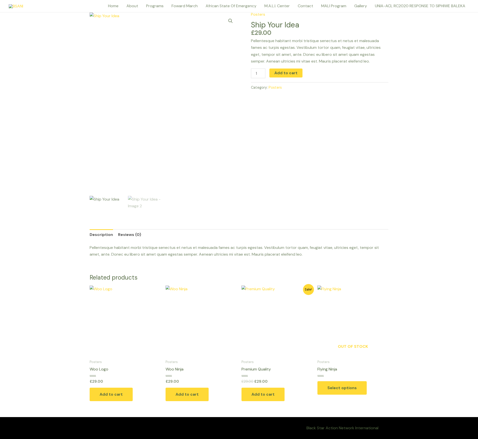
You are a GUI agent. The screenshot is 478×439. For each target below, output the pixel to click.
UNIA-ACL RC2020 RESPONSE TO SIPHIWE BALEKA (420, 5)
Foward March (185, 5)
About (132, 5)
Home (113, 5)
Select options (342, 387)
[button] (230, 20)
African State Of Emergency (231, 5)
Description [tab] (101, 234)
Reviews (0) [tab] (129, 234)
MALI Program (333, 5)
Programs (155, 5)
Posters (258, 14)
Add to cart (286, 72)
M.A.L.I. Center (277, 5)
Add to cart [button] (111, 394)
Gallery (360, 5)
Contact (305, 5)
